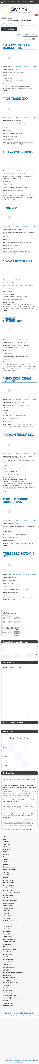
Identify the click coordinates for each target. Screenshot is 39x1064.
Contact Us (30, 1059)
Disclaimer (16, 1059)
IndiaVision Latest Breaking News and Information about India (23, 1060)
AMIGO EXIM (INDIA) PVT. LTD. (16, 379)
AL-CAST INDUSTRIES (17, 261)
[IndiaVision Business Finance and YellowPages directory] (20, 9)
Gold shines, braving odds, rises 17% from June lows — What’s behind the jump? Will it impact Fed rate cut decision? (19, 784)
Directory (20, 34)
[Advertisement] (19, 1038)
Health (13, 1)
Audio (13, 66)
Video (17, 66)
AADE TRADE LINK (15, 98)
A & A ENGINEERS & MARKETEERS (16, 46)
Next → (35, 608)
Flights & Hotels (29, 1)
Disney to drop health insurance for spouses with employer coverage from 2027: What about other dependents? (18, 812)
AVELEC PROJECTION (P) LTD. (19, 555)
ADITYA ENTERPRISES (17, 152)
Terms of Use (23, 1059)
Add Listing (30, 39)
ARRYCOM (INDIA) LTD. (18, 434)
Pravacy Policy (9, 1059)
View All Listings (31, 34)
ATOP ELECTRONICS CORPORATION (15, 500)
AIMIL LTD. (10, 207)
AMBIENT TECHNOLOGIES (12, 320)
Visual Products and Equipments (27, 66)
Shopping (20, 1)
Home (4, 18)
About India (6, 1)
